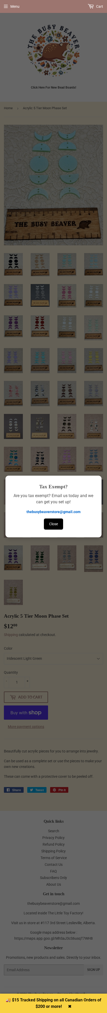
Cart (99, 6)
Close (53, 524)
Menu (14, 6)
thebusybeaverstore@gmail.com (53, 512)
